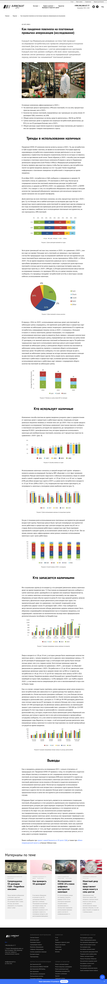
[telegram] (97, 6)
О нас (72, 2)
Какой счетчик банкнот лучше (87, 944)
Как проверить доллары (86, 937)
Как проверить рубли (85, 966)
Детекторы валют (34, 940)
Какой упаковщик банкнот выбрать (89, 970)
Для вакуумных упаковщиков (37, 974)
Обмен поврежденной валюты (88, 940)
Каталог (35, 6)
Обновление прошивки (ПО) (62, 971)
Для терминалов (34, 971)
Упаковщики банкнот (35, 942)
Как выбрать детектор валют (87, 949)
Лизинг (57, 940)
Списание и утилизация (61, 973)
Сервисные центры (60, 978)
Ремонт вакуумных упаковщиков (63, 966)
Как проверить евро (85, 947)
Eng (102, 7)
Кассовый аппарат (34, 954)
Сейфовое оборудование (37, 949)
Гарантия (61, 6)
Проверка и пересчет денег (50, 7)
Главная (7, 16)
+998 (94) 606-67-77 (81, 6)
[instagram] (93, 6)
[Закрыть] (104, 981)
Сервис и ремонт (48, 6)
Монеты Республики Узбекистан (88, 958)
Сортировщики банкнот (36, 944)
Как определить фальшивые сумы (89, 942)
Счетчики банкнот (34, 937)
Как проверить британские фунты (88, 968)
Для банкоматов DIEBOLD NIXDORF (39, 966)
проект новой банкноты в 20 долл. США (53, 840)
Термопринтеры (34, 956)
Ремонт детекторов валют (62, 969)
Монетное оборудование (36, 947)
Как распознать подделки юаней (88, 961)
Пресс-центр (79, 2)
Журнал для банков (99, 2)
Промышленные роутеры (36, 976)
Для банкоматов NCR (35, 964)
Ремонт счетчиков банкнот (62, 964)
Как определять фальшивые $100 (89, 951)
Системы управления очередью (38, 952)
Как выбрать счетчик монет (87, 963)
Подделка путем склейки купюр (88, 954)
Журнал (15, 16)
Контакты (57, 951)
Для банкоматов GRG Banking (37, 969)
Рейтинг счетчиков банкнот (87, 956)
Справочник (88, 2)
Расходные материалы (36, 978)
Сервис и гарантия (62, 961)
